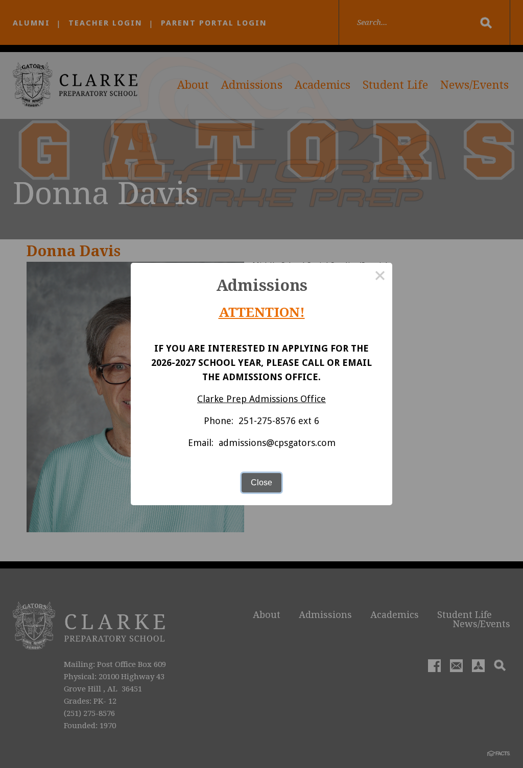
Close (261, 482)
